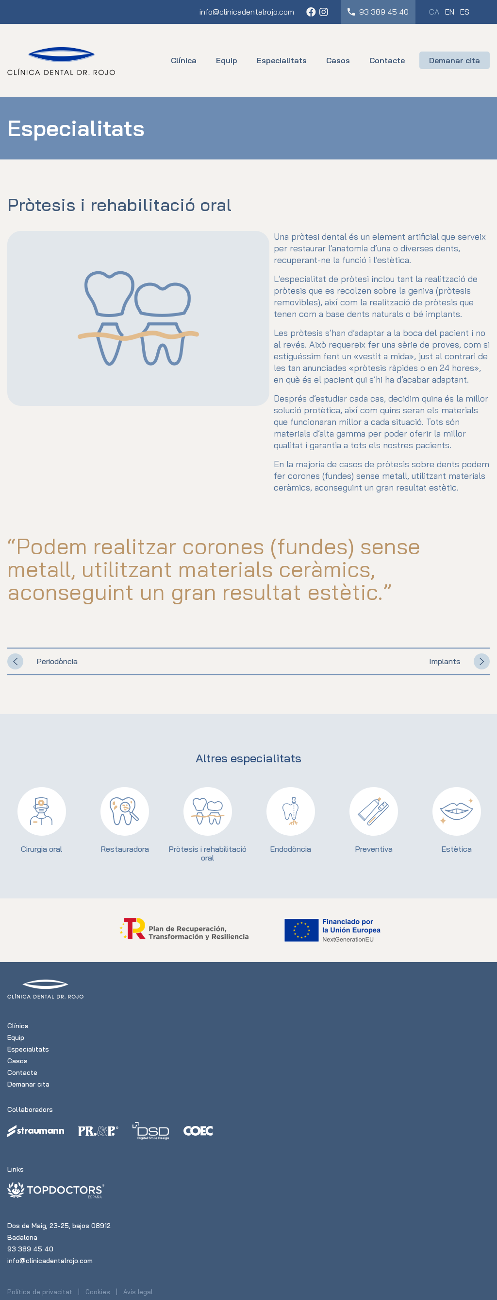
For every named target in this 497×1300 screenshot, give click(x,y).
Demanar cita (454, 60)
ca (434, 12)
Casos (338, 60)
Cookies (97, 1292)
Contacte (387, 60)
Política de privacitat (39, 1292)
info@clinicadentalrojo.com (246, 12)
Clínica (184, 60)
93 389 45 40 (383, 12)
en (449, 12)
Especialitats (282, 60)
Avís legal (137, 1292)
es (464, 12)
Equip (226, 60)
